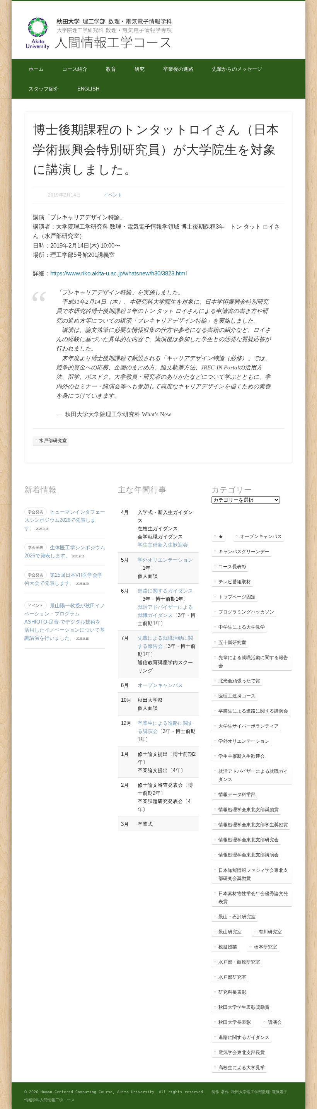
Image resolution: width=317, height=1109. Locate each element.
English (88, 89)
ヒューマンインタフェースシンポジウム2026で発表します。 (64, 520)
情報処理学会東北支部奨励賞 (248, 809)
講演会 (275, 1022)
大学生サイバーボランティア (248, 726)
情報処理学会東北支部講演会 (248, 855)
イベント (113, 195)
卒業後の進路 (178, 69)
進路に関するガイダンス (165, 591)
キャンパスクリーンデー (243, 551)
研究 (140, 69)
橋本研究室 (265, 947)
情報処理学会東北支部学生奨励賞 (253, 824)
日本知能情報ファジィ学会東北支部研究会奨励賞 (253, 874)
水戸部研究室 (53, 440)
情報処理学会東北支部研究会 (248, 839)
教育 (111, 69)
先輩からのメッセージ (237, 69)
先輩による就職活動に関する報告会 (253, 661)
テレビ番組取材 (234, 581)
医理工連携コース (237, 696)
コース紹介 (74, 69)
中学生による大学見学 (241, 627)
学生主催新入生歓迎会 (163, 545)
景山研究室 (230, 932)
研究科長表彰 (232, 992)
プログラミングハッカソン (246, 612)
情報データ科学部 (237, 794)
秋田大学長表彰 (234, 1022)
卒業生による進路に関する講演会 (253, 711)
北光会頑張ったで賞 (239, 681)
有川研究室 (270, 932)
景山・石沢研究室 (237, 916)
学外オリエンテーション (165, 560)
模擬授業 (227, 947)
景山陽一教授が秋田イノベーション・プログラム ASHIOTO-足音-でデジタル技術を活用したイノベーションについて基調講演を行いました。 (64, 622)
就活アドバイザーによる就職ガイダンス (253, 775)
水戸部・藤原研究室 (239, 962)
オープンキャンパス (160, 685)
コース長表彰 (232, 566)
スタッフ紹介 (44, 89)
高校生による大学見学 (241, 1067)
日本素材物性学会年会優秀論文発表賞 (253, 897)
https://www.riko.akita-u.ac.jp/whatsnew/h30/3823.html (118, 273)
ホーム (36, 69)
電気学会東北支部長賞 (241, 1052)
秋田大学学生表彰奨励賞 (243, 1007)
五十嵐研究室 (232, 642)
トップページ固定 (237, 597)
